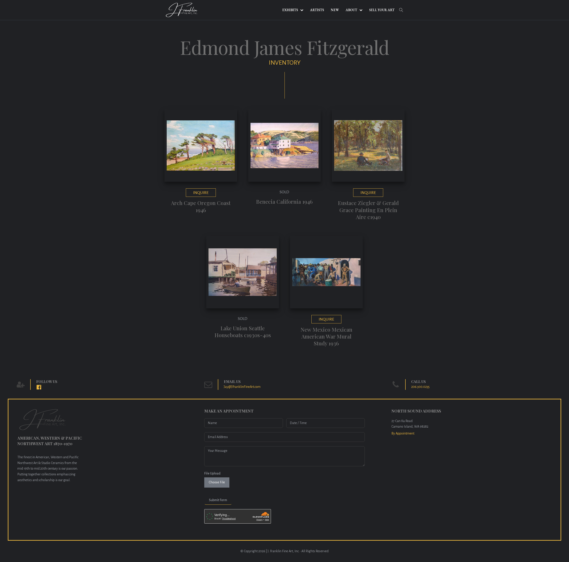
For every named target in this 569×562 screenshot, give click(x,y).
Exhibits (290, 10)
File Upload (212, 473)
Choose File (217, 482)
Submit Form (218, 500)
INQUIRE (200, 192)
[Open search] (401, 10)
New (335, 10)
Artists (317, 10)
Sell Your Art (382, 10)
